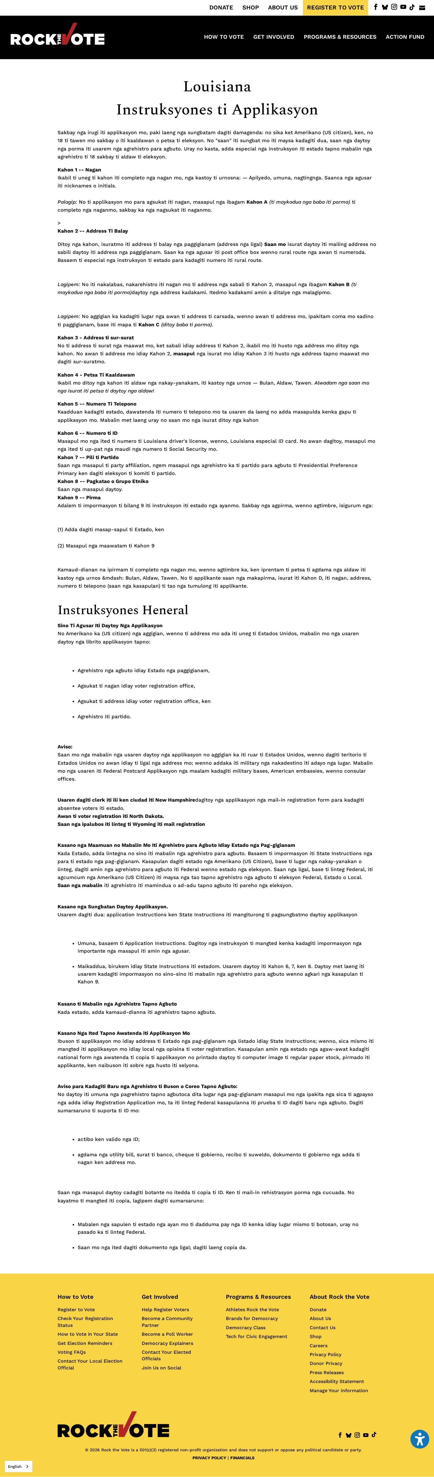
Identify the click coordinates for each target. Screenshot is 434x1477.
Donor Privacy (326, 1363)
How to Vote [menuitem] (224, 37)
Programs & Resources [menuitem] (340, 37)
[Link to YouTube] (403, 7)
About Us (320, 1318)
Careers (318, 1345)
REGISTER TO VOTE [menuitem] (335, 7)
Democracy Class (245, 1327)
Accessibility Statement (337, 1381)
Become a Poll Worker (167, 1334)
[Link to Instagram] (394, 7)
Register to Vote (76, 1309)
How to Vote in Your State (88, 1334)
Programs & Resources (258, 1296)
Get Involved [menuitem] (273, 37)
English (15, 1466)
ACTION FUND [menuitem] (405, 37)
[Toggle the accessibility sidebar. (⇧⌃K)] (419, 1439)
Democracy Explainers (167, 1343)
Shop (316, 1336)
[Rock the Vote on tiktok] (412, 7)
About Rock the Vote (340, 1296)
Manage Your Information (339, 1390)
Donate (318, 1309)
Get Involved (160, 1296)
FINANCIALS (242, 1457)
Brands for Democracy (252, 1318)
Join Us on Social (161, 1368)
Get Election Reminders (85, 1343)
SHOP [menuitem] (250, 7)
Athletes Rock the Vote (252, 1309)
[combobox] (18, 1466)
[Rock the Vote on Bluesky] (385, 7)
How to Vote (76, 1296)
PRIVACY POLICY (209, 1457)
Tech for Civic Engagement (256, 1336)
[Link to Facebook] (376, 7)
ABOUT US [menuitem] (283, 7)
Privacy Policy (325, 1354)
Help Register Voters (165, 1309)
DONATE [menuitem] (221, 7)
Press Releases (327, 1372)
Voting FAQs (72, 1352)
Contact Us (322, 1327)
